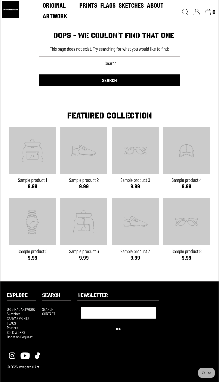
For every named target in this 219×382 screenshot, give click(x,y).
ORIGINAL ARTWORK (21, 309)
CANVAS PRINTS (18, 318)
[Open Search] (185, 11)
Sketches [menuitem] (131, 5)
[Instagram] (12, 356)
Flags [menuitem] (107, 5)
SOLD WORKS (16, 332)
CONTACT (48, 313)
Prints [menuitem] (88, 5)
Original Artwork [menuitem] (55, 10)
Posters (12, 327)
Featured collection (109, 115)
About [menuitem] (155, 5)
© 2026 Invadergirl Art (23, 366)
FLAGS (11, 323)
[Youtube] (25, 356)
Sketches (14, 313)
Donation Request (20, 337)
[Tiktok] (37, 356)
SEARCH (47, 309)
